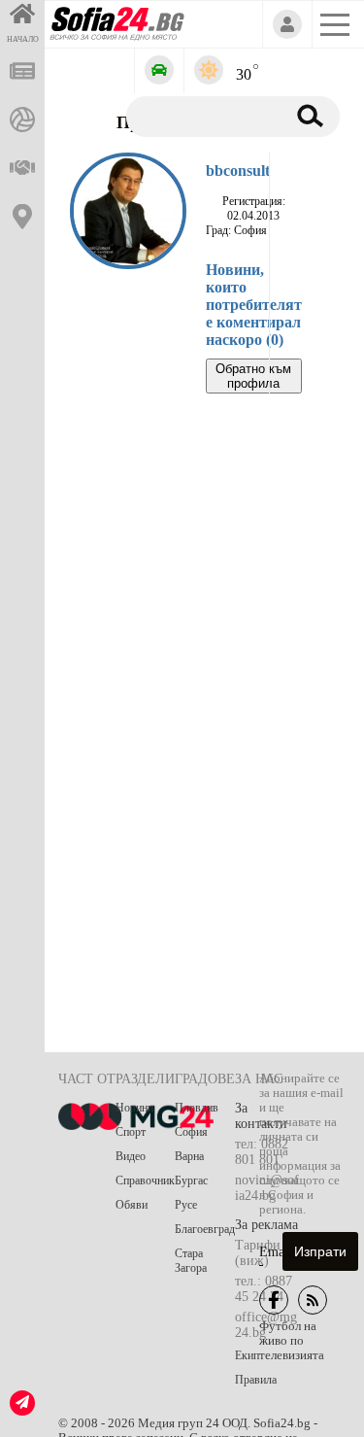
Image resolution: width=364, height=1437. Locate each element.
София (191, 1132)
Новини (134, 1107)
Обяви (132, 1205)
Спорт (131, 1132)
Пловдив (196, 1107)
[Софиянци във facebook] (273, 1300)
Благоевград (205, 1229)
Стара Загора (191, 1261)
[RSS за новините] (312, 1300)
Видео (131, 1156)
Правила (256, 1379)
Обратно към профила (253, 376)
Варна (189, 1156)
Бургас (191, 1180)
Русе (186, 1205)
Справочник (145, 1180)
